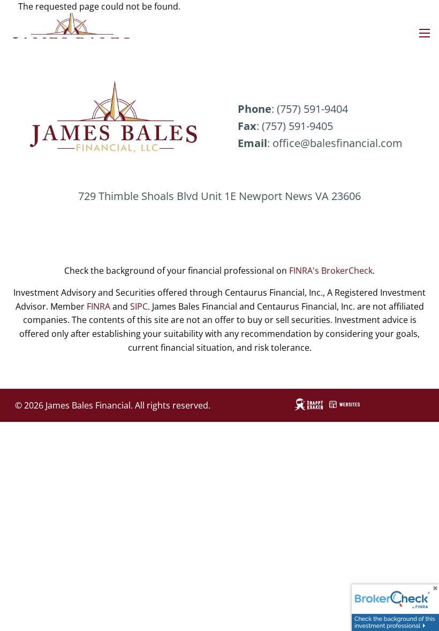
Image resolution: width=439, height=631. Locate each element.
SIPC (139, 306)
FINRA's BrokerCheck (331, 270)
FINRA (98, 306)
